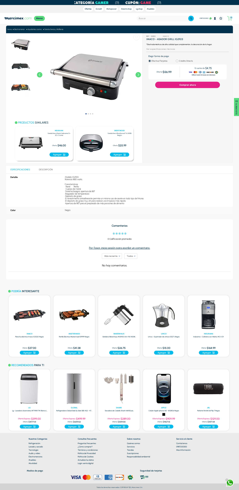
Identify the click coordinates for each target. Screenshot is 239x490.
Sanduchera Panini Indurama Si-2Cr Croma (59, 134)
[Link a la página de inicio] (9, 29)
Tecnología (33, 450)
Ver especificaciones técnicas (160, 49)
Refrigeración (34, 443)
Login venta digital (85, 463)
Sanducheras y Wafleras (53, 29)
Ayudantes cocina (34, 29)
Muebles (32, 460)
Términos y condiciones (88, 450)
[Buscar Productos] (191, 18)
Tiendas (130, 450)
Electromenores (35, 457)
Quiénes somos (133, 443)
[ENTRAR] (215, 18)
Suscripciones (133, 453)
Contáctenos (181, 443)
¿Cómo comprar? (85, 447)
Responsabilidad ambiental (138, 457)
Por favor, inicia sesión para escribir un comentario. (119, 247)
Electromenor (19, 29)
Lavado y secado (36, 447)
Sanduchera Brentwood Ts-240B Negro (119, 134)
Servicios (131, 447)
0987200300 (204, 18)
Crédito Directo (186, 61)
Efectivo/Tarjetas (159, 61)
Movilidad (33, 463)
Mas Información (183, 450)
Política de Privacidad (87, 453)
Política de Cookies (85, 457)
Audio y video (34, 453)
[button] (11, 142)
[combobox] (165, 18)
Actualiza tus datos (86, 460)
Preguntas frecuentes (87, 443)
